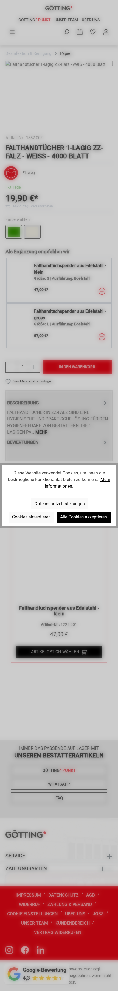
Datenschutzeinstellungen (60, 503)
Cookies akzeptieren (31, 517)
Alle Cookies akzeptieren (83, 517)
